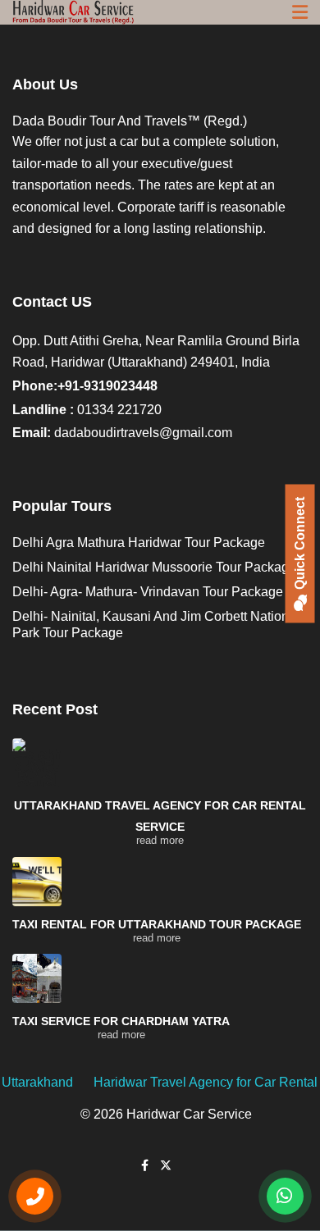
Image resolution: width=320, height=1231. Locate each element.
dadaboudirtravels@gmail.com (143, 433)
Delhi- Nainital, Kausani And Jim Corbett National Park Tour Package (155, 624)
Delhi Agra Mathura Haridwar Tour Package (138, 542)
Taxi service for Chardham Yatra (121, 1021)
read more (160, 840)
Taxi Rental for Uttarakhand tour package (156, 924)
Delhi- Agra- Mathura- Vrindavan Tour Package (147, 592)
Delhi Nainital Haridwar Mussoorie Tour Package (154, 567)
